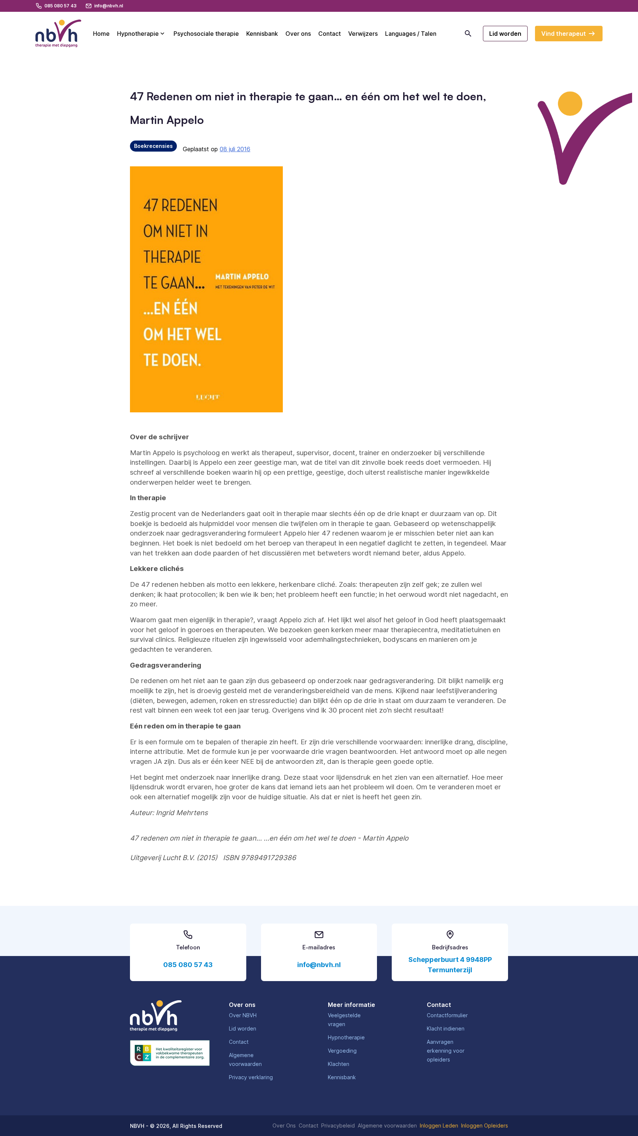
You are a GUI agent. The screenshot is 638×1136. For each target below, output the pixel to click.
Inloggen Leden (439, 1125)
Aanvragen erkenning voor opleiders (445, 1051)
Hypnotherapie (138, 33)
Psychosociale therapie (206, 33)
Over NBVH (243, 1015)
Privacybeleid (338, 1125)
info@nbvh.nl (319, 965)
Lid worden (242, 1028)
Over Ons (284, 1125)
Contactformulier (447, 1015)
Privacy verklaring (251, 1077)
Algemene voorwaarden (387, 1125)
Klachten (338, 1064)
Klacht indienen (445, 1028)
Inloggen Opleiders (484, 1125)
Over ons (298, 33)
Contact (329, 33)
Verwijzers (363, 33)
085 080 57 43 (188, 965)
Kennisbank (262, 33)
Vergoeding (342, 1050)
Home (101, 33)
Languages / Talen (410, 33)
